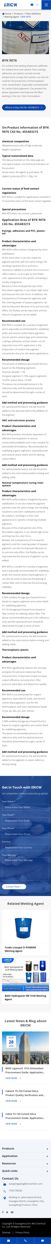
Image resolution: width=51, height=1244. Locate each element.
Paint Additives (33, 13)
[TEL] (25, 1241)
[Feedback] (42, 1241)
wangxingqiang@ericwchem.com (25, 1183)
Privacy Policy (22, 1232)
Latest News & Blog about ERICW (25, 1023)
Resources (9, 1163)
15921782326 (15, 1190)
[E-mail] (8, 1241)
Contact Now (14, 886)
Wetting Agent (11, 16)
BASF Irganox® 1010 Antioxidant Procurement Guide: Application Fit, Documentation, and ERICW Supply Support (24, 1070)
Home (8, 13)
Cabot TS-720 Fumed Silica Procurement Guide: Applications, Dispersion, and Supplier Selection (25, 1116)
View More (13, 1078)
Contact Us (10, 1178)
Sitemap (6, 1232)
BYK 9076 (26, 16)
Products (18, 13)
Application (10, 1156)
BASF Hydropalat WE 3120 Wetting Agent (25, 997)
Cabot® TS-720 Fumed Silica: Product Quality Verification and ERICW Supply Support (24, 1093)
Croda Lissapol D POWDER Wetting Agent (20, 949)
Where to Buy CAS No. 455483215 (24, 107)
